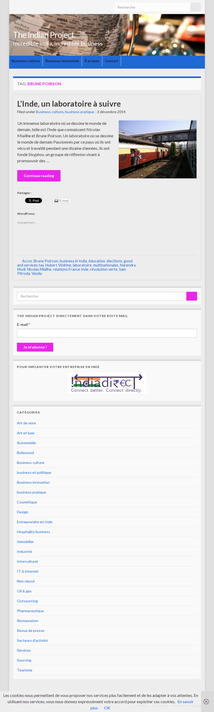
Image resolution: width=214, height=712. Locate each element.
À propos (92, 61)
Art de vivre (26, 423)
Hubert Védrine (58, 265)
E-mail (23, 324)
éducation (96, 261)
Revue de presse (30, 630)
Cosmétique (27, 502)
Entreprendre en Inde (34, 522)
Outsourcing (27, 601)
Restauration (27, 620)
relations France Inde (70, 269)
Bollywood (25, 452)
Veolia (37, 273)
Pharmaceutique (30, 611)
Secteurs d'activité (32, 640)
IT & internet (28, 571)
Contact (111, 61)
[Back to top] (202, 700)
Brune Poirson (46, 261)
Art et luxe (25, 433)
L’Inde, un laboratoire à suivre (69, 103)
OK (107, 707)
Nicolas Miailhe (39, 269)
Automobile (26, 443)
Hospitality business (33, 531)
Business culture (26, 61)
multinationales (105, 265)
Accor (27, 261)
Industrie (24, 551)
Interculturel (27, 561)
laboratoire (82, 265)
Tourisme (24, 670)
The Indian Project (43, 35)
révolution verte (103, 269)
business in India (73, 261)
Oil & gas (24, 591)
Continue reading (39, 175)
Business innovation (62, 61)
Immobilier (25, 541)
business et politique (34, 472)
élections (114, 261)
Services (24, 650)
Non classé (26, 581)
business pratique (79, 111)
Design (22, 512)
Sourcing (24, 660)
